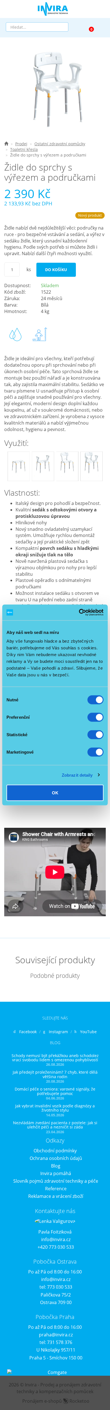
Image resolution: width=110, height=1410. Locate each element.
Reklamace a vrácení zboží (55, 1196)
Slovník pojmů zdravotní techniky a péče (55, 1181)
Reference (56, 1188)
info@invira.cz (56, 1239)
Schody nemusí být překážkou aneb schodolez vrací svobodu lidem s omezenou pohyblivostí (55, 1057)
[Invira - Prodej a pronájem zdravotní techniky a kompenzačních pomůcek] (6, 143)
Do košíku (56, 269)
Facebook (28, 1031)
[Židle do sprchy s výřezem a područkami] (55, 89)
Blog (55, 1166)
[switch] (95, 717)
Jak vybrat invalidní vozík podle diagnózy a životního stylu (55, 1108)
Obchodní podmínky (55, 1151)
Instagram (58, 1031)
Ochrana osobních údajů (56, 1158)
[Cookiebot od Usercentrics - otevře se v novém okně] (79, 612)
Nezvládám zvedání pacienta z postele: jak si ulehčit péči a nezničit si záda (55, 1125)
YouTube (88, 1031)
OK (55, 792)
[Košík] (88, 26)
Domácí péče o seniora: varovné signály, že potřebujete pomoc (55, 1091)
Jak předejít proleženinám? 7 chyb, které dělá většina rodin (55, 1074)
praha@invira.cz (56, 1335)
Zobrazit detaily (77, 774)
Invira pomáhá (55, 1173)
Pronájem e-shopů (55, 1401)
